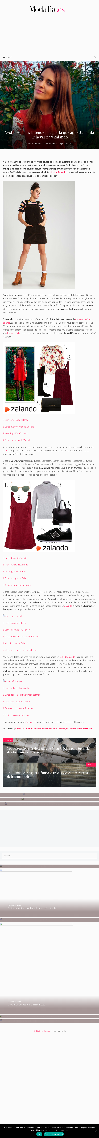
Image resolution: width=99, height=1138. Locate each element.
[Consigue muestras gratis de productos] (36, 1011)
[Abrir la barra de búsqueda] (95, 57)
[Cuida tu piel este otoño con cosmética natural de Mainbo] (50, 799)
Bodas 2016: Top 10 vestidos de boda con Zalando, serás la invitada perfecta (53, 728)
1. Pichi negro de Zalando (14, 623)
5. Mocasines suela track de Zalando (19, 650)
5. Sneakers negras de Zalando (17, 585)
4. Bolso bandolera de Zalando (17, 440)
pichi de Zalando (58, 172)
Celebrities (67, 143)
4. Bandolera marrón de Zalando (18, 708)
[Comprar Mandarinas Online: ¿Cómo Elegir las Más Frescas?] (29, 1016)
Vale (39, 1134)
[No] (95, 1131)
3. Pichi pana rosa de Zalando (16, 701)
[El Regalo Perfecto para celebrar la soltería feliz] (30, 1021)
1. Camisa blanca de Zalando (16, 688)
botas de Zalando (15, 333)
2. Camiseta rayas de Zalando (16, 629)
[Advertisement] (49, 35)
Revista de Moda (58, 1031)
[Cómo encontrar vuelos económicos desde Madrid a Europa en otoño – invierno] (38, 866)
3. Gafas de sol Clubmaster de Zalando (21, 636)
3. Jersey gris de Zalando (14, 571)
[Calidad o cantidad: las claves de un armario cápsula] (36, 915)
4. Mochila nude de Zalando (15, 643)
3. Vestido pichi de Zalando (15, 433)
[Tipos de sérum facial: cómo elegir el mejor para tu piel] (49, 795)
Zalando (6, 450)
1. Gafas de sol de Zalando (15, 558)
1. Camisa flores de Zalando (15, 419)
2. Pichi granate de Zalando (15, 564)
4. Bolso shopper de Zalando (16, 578)
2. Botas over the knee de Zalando (18, 426)
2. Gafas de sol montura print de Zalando (21, 694)
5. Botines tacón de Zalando (16, 715)
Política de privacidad (54, 1134)
